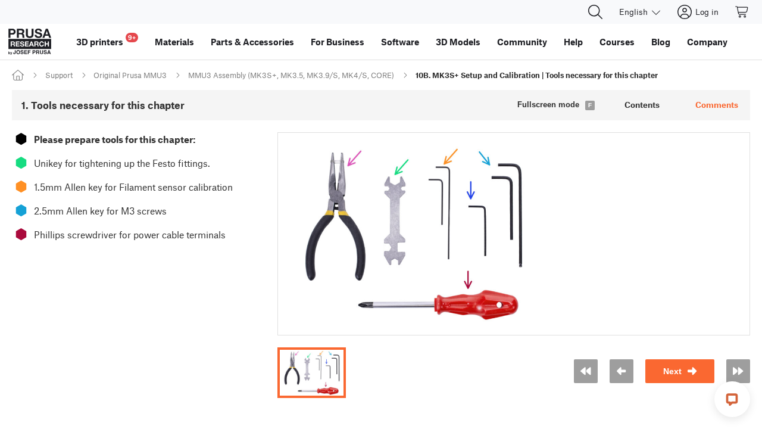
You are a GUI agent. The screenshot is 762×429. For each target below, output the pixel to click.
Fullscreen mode (548, 104)
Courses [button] (617, 41)
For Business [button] (337, 41)
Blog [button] (660, 41)
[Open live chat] (732, 399)
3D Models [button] (458, 41)
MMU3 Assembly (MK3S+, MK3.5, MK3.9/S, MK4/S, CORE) (291, 75)
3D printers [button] (106, 40)
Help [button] (573, 41)
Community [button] (522, 41)
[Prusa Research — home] (30, 42)
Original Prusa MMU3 (130, 75)
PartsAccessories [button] (252, 41)
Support (59, 75)
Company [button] (707, 41)
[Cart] (742, 12)
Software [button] (400, 41)
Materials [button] (174, 41)
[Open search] (595, 12)
